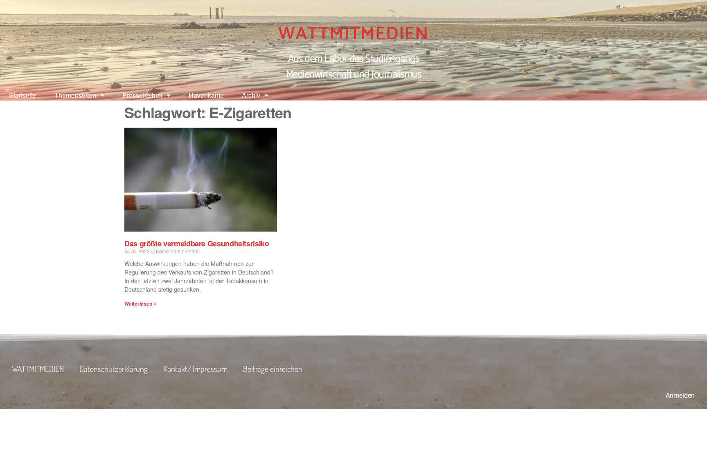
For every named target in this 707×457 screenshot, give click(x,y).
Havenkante (206, 95)
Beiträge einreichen (272, 368)
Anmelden (680, 395)
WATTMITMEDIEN (353, 34)
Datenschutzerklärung (113, 368)
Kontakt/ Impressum (195, 368)
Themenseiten (75, 95)
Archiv (251, 95)
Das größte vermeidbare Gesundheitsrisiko (196, 243)
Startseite (22, 95)
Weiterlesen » (140, 303)
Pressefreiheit (142, 95)
